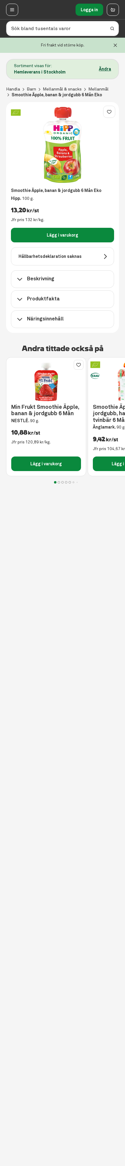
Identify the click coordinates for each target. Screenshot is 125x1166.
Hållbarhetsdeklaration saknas (50, 256)
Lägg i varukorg (62, 235)
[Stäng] (115, 45)
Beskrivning (40, 278)
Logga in (89, 9)
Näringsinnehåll (45, 319)
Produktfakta (43, 299)
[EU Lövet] (16, 112)
